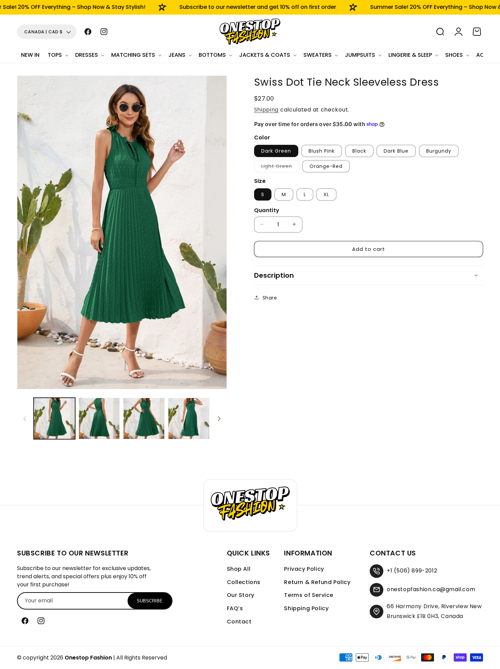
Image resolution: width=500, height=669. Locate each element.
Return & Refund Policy (317, 582)
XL (326, 194)
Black (359, 150)
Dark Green (276, 150)
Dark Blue (396, 150)
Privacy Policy (304, 569)
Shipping (266, 110)
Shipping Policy (306, 608)
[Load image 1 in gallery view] (54, 418)
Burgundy (438, 150)
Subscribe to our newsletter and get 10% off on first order (241, 7)
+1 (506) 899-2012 (412, 570)
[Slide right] (219, 418)
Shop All (239, 569)
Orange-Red (326, 165)
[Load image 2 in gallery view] (99, 418)
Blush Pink (322, 150)
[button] (57, 55)
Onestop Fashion (88, 658)
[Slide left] (24, 418)
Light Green (280, 167)
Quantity (267, 210)
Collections (244, 582)
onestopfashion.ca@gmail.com (431, 589)
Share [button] (270, 297)
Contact (239, 621)
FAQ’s (235, 608)
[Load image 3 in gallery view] (144, 418)
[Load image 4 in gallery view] (189, 418)
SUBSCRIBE (150, 600)
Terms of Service (308, 595)
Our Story (240, 595)
